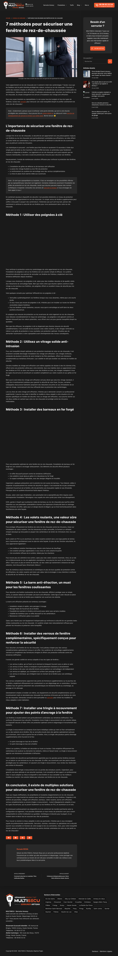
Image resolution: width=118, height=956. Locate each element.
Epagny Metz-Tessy (100, 902)
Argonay (48, 902)
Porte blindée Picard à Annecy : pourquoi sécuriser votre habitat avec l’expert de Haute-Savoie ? (102, 73)
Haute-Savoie (71, 905)
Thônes (55, 912)
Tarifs (72, 5)
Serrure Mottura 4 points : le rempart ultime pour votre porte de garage (101, 113)
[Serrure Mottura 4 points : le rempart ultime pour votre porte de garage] (86, 114)
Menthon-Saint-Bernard (53, 908)
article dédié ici (47, 113)
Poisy (75, 908)
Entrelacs (87, 902)
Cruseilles (78, 902)
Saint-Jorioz (98, 908)
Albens (59, 899)
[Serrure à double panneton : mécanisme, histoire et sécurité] (86, 105)
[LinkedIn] (29, 837)
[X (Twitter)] (15, 837)
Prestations (61, 5)
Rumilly (88, 908)
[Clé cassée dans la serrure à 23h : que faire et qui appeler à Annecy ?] (86, 84)
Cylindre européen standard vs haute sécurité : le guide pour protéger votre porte (101, 94)
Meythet (67, 908)
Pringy (81, 908)
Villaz (76, 912)
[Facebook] (8, 837)
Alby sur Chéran (70, 899)
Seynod (48, 912)
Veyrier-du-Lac (66, 912)
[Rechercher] (110, 61)
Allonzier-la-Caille (85, 899)
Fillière (47, 905)
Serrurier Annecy (48, 5)
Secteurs (95, 951)
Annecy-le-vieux (99, 899)
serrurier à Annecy (50, 188)
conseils (23, 102)
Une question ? (88, 58)
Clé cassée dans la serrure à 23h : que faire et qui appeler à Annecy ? (102, 83)
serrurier (50, 697)
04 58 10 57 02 (19, 930)
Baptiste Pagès (38, 951)
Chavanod (57, 902)
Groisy (62, 905)
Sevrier (107, 908)
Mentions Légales (106, 951)
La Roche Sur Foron (86, 905)
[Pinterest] (22, 837)
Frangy (55, 905)
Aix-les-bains (50, 899)
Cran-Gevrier (67, 902)
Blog (78, 5)
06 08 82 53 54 (19, 938)
